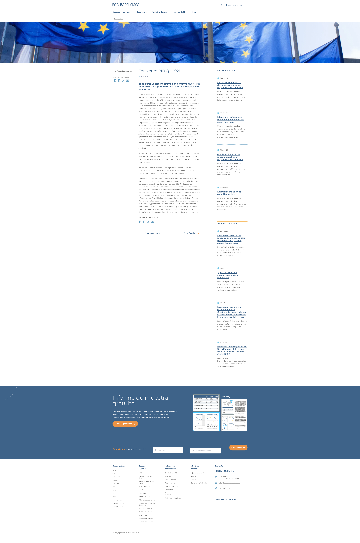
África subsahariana (146, 522)
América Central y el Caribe (146, 482)
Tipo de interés (170, 479)
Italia (114, 490)
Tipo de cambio (170, 483)
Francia (115, 480)
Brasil (114, 470)
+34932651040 (224, 488)
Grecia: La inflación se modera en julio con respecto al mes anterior (230, 157)
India (114, 487)
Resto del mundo (145, 512)
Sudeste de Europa (146, 518)
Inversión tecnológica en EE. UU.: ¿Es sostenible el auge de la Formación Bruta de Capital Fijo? (232, 350)
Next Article (189, 233)
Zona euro (116, 477)
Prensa (193, 479)
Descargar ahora (124, 424)
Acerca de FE (179, 12)
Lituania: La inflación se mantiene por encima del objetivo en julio (230, 119)
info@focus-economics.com (229, 483)
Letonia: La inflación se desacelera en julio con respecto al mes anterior (230, 85)
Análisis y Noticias (159, 12)
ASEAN (141, 473)
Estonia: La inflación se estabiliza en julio (229, 193)
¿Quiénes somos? (197, 473)
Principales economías (147, 500)
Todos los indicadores (173, 498)
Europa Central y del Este (146, 477)
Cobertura (141, 12)
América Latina (144, 496)
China (114, 473)
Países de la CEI (144, 487)
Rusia (114, 497)
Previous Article (152, 233)
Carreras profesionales (199, 483)
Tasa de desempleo (172, 486)
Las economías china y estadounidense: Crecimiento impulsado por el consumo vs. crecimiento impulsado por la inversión (231, 312)
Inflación (168, 476)
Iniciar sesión (233, 5)
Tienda (193, 476)
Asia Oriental (143, 490)
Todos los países (118, 507)
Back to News (118, 19)
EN (241, 5)
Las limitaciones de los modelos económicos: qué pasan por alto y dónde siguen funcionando (231, 239)
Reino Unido (117, 500)
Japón (114, 493)
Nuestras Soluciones (121, 12)
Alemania (116, 483)
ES (247, 5)
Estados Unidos (118, 503)
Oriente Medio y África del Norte (147, 504)
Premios (195, 12)
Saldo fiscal (169, 490)
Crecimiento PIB (171, 473)
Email (192, 446)
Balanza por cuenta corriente (172, 494)
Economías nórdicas (146, 508)
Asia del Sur (143, 515)
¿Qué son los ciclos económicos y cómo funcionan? (227, 275)
